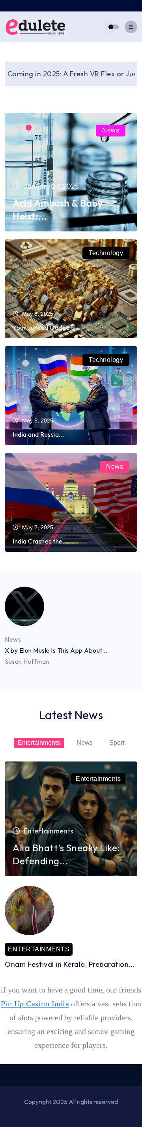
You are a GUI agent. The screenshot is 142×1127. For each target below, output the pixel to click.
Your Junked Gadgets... (46, 327)
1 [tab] (19, 128)
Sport (116, 742)
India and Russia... (38, 434)
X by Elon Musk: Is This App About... (56, 650)
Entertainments (39, 742)
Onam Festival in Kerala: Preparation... (70, 964)
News (110, 130)
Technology (106, 253)
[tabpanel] (71, 172)
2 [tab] (29, 128)
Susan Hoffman (27, 661)
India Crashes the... (40, 541)
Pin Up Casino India (35, 1003)
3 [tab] (38, 128)
